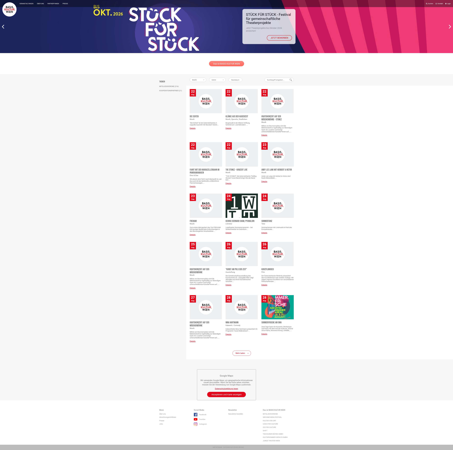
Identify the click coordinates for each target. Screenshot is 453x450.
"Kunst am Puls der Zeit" (236, 269)
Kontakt (440, 3)
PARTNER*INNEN (53, 3)
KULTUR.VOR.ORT (269, 421)
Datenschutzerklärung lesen (226, 389)
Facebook (202, 415)
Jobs (161, 424)
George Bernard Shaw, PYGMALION (240, 221)
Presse (161, 421)
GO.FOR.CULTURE (269, 427)
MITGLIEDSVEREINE (270, 414)
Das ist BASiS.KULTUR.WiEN (226, 64)
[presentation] (3, 27)
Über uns (162, 414)
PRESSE (65, 3)
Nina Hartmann (232, 322)
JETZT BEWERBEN (279, 38)
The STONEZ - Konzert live (236, 169)
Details (192, 128)
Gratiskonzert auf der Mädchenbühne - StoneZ (271, 118)
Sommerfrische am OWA (271, 322)
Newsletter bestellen (235, 414)
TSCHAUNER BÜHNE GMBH (273, 434)
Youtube (202, 419)
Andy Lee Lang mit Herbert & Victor (276, 169)
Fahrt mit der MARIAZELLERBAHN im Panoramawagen (204, 171)
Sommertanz (266, 221)
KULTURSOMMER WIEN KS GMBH (275, 437)
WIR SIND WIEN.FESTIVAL (272, 417)
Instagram (203, 424)
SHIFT (265, 431)
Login (449, 3)
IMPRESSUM (217, 447)
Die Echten (194, 116)
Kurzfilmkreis (267, 269)
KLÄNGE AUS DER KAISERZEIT (237, 116)
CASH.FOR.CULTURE (270, 424)
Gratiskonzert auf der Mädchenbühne (199, 271)
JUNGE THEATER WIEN (271, 441)
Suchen (430, 3)
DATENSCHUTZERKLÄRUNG (233, 447)
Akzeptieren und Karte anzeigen (226, 394)
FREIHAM (193, 221)
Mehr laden (240, 353)
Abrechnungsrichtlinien (167, 417)
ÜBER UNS (40, 3)
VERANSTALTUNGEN (26, 3)
